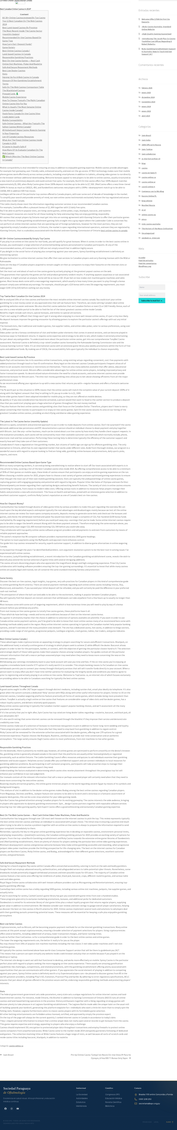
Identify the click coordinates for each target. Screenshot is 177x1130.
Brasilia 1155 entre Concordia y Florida (156, 1094)
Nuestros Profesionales (106, 6)
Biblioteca (109, 1106)
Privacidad (147, 1122)
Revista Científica (113, 1102)
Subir (168, 1122)
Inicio (76, 6)
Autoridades (82, 1098)
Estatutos (80, 1102)
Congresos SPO (112, 1094)
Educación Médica (113, 1098)
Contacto (125, 6)
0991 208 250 (145, 1099)
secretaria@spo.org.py (149, 1103)
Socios (87, 6)
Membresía (81, 1106)
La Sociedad (81, 1094)
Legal (156, 1122)
